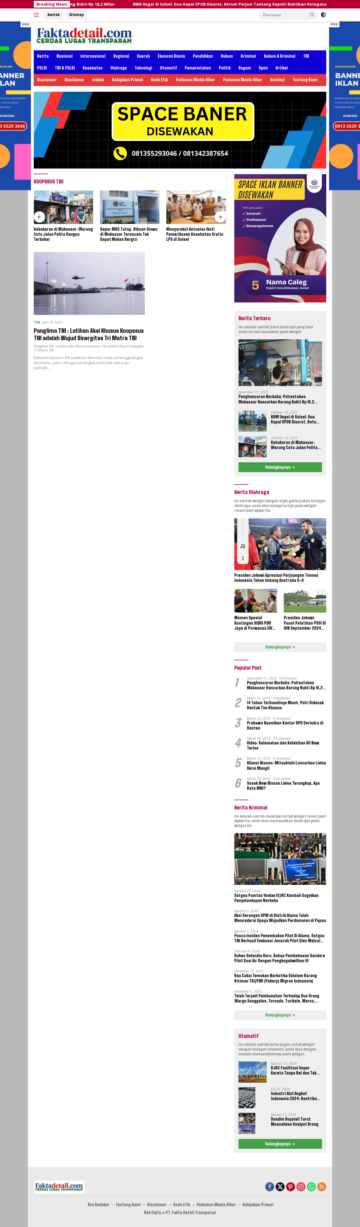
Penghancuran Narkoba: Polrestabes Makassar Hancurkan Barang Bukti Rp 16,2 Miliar (276, 399)
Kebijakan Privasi (127, 79)
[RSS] (321, 1187)
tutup (26, 24)
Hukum (227, 56)
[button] (312, 14)
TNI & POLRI (65, 68)
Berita (43, 56)
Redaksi (277, 79)
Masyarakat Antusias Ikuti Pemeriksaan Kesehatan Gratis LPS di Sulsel (194, 234)
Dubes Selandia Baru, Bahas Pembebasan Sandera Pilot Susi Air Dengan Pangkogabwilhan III (279, 958)
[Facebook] (269, 1187)
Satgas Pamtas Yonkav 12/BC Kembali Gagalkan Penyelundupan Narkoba (276, 898)
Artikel (282, 68)
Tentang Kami (305, 79)
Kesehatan (93, 68)
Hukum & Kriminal (279, 56)
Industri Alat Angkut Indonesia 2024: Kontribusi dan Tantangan (295, 1096)
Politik (225, 68)
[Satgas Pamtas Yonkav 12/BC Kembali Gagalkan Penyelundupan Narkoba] (280, 859)
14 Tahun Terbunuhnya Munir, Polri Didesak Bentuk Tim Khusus (285, 705)
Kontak (54, 14)
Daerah (143, 56)
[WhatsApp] (311, 1187)
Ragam (244, 68)
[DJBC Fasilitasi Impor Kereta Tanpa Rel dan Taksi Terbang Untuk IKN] (252, 1072)
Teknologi (143, 68)
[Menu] (37, 15)
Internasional (92, 56)
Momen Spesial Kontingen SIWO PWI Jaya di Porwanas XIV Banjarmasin (253, 623)
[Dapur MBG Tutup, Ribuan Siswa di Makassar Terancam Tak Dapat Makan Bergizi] (130, 207)
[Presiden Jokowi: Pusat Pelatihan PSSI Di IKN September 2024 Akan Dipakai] (305, 601)
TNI (306, 56)
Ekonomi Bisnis (171, 56)
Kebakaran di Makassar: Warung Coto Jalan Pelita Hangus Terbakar (63, 234)
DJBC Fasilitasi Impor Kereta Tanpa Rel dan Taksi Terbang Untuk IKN (295, 1071)
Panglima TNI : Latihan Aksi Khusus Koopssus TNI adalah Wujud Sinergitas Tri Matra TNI (89, 348)
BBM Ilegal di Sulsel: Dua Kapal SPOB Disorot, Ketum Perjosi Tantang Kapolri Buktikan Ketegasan (194, 4)
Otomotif (168, 68)
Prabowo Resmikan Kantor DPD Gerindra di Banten (285, 725)
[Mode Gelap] (323, 15)
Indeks (98, 79)
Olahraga (119, 68)
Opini (263, 68)
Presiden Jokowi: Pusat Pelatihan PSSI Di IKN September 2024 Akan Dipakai (305, 623)
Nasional (65, 56)
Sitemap (76, 14)
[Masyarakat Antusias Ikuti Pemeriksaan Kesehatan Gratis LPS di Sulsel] (196, 207)
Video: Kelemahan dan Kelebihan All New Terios (283, 745)
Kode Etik (159, 79)
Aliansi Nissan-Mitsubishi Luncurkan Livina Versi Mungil (286, 765)
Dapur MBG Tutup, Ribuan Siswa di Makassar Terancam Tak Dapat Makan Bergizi (129, 234)
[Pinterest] (290, 1187)
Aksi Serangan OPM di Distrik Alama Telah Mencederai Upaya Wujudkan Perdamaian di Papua (280, 918)
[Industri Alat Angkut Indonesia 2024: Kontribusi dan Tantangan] (246, 1097)
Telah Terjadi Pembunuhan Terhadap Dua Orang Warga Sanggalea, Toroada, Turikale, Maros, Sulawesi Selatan (276, 998)
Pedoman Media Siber (195, 79)
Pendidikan (203, 56)
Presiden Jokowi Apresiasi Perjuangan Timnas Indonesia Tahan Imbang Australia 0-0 (276, 578)
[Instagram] (300, 1187)
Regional (121, 56)
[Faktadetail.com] (84, 35)
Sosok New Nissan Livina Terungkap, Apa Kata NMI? (283, 786)
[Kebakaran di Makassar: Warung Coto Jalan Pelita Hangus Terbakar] (63, 207)
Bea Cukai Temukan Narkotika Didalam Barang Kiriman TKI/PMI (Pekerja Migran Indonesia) (275, 978)
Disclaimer (47, 79)
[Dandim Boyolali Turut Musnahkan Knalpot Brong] (246, 1123)
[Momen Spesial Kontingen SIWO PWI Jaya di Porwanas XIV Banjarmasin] (255, 601)
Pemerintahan (198, 68)
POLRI (42, 68)
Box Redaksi (98, 1204)
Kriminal (248, 56)
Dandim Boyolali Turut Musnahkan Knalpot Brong (294, 1122)
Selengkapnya (278, 467)
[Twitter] (280, 1187)
